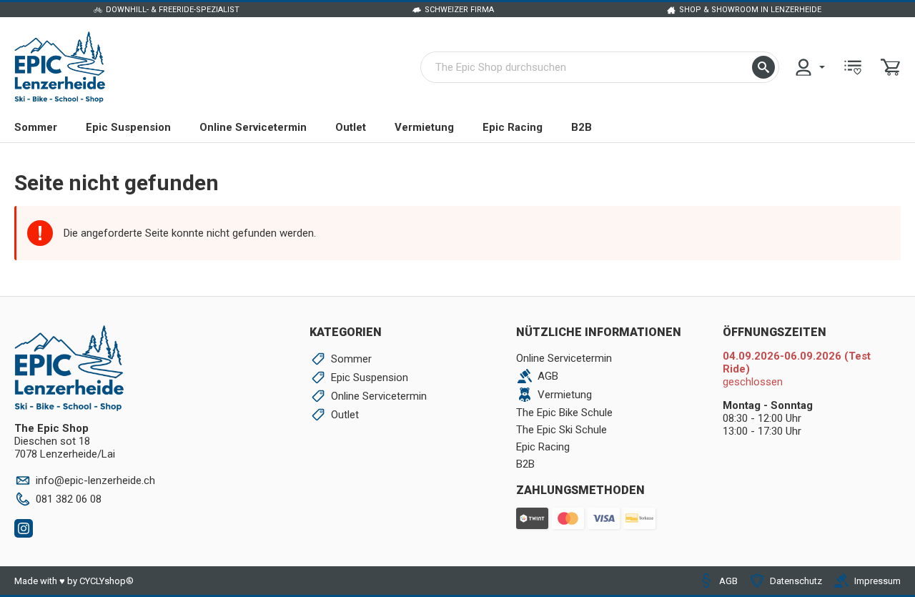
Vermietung (424, 127)
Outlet (350, 127)
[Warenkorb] (891, 67)
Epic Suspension (128, 127)
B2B (581, 127)
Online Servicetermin (253, 127)
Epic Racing (513, 127)
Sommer (35, 127)
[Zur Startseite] (59, 67)
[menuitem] (809, 67)
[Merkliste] (853, 67)
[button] (763, 67)
